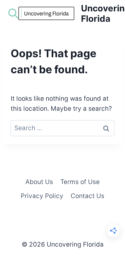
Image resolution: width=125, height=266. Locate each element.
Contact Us (87, 196)
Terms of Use (80, 182)
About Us (39, 182)
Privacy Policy (42, 196)
